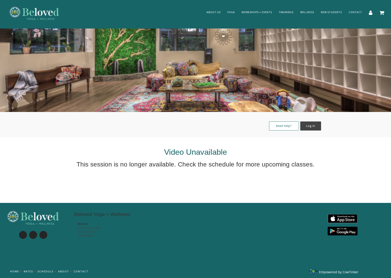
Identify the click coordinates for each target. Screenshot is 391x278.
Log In (310, 126)
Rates (28, 271)
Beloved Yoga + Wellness (102, 214)
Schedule (46, 271)
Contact (355, 12)
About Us (214, 12)
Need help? (284, 126)
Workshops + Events (257, 12)
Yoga (231, 12)
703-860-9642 (85, 235)
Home (14, 271)
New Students (331, 12)
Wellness (307, 12)
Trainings (286, 12)
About (63, 271)
